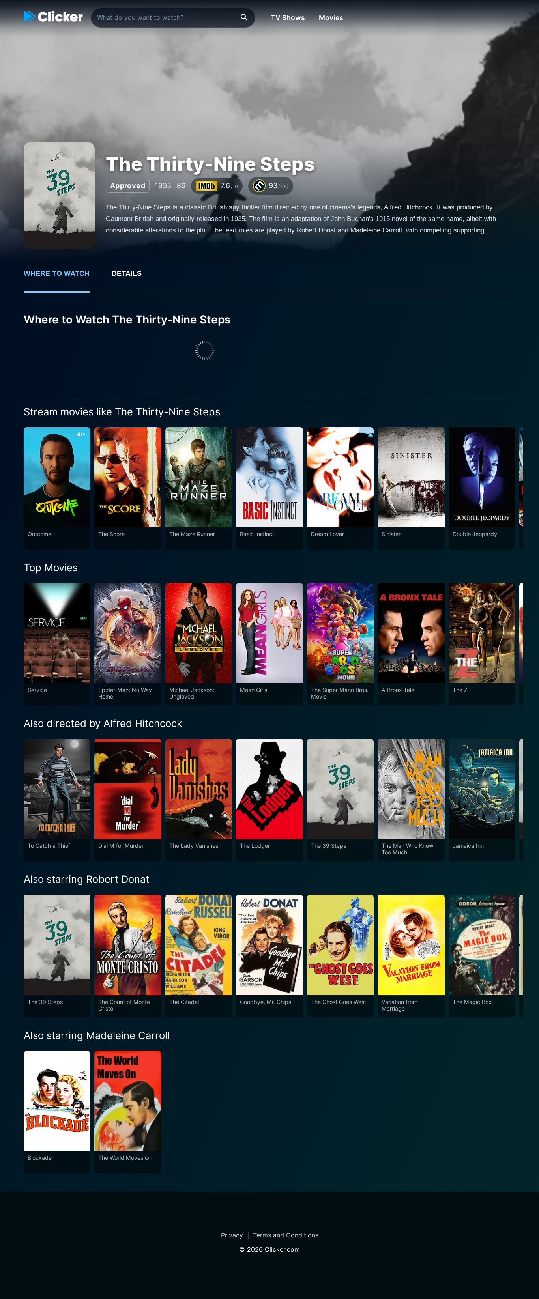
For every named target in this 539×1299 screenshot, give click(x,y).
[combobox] (173, 18)
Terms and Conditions (285, 1235)
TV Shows (288, 17)
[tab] (62, 278)
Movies (331, 17)
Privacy (232, 1235)
